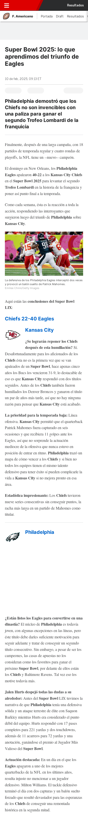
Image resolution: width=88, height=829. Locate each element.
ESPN (25, 5)
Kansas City (39, 330)
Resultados (75, 5)
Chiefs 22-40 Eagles (29, 319)
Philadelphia (39, 532)
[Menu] (6, 5)
